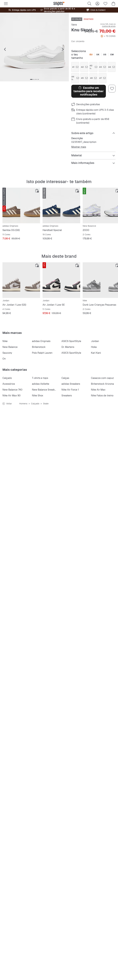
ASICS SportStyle (71, 341)
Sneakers (66, 395)
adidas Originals (41, 341)
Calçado (7, 378)
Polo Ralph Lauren (42, 352)
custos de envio (109, 26)
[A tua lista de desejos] (105, 3)
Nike (5, 341)
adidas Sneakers (70, 383)
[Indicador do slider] (31, 79)
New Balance (10, 347)
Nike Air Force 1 (70, 389)
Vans (74, 24)
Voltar (9, 403)
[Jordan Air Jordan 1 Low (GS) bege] (21, 280)
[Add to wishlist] (112, 88)
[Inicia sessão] (97, 3)
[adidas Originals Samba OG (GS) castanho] (21, 205)
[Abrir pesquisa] (89, 3)
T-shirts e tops (40, 378)
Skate (46, 403)
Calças (65, 378)
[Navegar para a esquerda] (5, 49)
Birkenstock (38, 347)
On (4, 358)
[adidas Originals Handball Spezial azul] (61, 205)
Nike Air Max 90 (11, 395)
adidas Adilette (40, 383)
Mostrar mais (78, 147)
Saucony (7, 352)
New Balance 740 (12, 389)
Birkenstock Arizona (102, 383)
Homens (23, 403)
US (104, 54)
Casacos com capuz (102, 378)
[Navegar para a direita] (63, 49)
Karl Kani (96, 352)
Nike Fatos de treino (102, 395)
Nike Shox (37, 395)
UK (97, 54)
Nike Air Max (98, 389)
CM (112, 54)
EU (91, 54)
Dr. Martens (67, 347)
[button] (34, 47)
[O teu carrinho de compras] (113, 3)
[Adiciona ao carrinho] (37, 191)
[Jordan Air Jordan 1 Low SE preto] (61, 280)
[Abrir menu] (5, 3)
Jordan (95, 341)
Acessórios (8, 383)
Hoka (94, 347)
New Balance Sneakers (45, 389)
